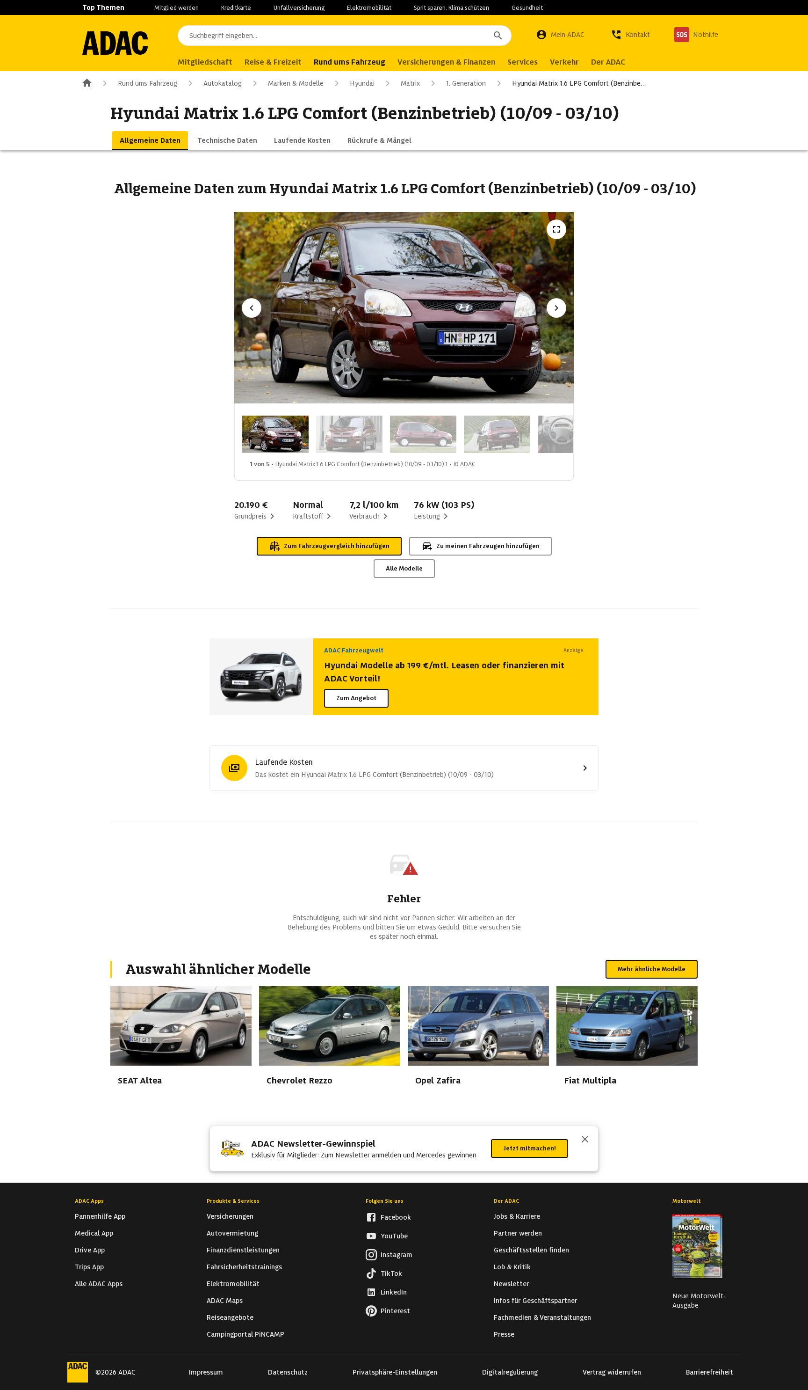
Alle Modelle (404, 568)
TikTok (391, 1273)
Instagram (396, 1255)
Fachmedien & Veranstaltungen (542, 1317)
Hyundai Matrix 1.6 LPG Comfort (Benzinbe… (579, 83)
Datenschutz (288, 1372)
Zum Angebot (356, 698)
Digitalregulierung (510, 1372)
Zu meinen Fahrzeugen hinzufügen (488, 546)
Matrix (410, 83)
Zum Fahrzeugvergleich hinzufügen (337, 546)
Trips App (89, 1267)
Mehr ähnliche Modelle (651, 969)
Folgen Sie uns (385, 1201)
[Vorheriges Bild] (251, 308)
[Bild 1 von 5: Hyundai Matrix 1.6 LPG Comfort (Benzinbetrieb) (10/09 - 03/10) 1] (275, 434)
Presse (504, 1334)
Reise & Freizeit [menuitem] (273, 62)
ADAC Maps (225, 1300)
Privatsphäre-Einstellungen (395, 1372)
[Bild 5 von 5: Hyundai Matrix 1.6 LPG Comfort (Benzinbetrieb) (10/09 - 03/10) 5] (571, 434)
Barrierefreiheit (709, 1372)
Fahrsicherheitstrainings (244, 1267)
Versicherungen (230, 1216)
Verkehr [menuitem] (564, 62)
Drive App (90, 1250)
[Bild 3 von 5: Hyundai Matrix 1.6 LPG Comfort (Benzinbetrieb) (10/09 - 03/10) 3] (423, 434)
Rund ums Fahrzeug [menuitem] (349, 62)
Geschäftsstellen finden (531, 1250)
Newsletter (511, 1284)
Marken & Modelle (296, 83)
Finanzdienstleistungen (243, 1250)
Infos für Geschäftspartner (535, 1300)
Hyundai (362, 83)
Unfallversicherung (299, 8)
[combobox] (345, 35)
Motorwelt (686, 1201)
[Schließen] (585, 1140)
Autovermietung (232, 1233)
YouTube (394, 1236)
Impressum (206, 1372)
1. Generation (466, 83)
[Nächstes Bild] (556, 308)
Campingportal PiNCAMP (245, 1334)
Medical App (94, 1233)
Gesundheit (527, 8)
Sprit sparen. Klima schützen (451, 8)
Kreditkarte (236, 8)
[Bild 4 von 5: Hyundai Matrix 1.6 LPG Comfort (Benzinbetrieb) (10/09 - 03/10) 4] (497, 434)
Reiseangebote (230, 1317)
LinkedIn (394, 1292)
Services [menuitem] (522, 62)
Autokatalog (222, 83)
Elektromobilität (369, 8)
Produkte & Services (233, 1201)
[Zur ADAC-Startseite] (115, 43)
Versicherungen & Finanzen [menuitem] (446, 62)
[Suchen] (498, 35)
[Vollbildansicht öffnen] (556, 229)
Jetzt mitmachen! (529, 1148)
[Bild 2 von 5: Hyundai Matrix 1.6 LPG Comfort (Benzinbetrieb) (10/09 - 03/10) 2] (349, 434)
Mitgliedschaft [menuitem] (205, 62)
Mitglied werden (176, 8)
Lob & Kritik (512, 1267)
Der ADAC (506, 1201)
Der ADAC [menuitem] (608, 62)
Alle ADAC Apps (99, 1284)
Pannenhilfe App (100, 1216)
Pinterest (395, 1311)
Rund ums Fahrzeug (147, 83)
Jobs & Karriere (517, 1216)
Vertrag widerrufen (612, 1372)
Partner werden (518, 1233)
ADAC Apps (89, 1201)
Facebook (396, 1217)
